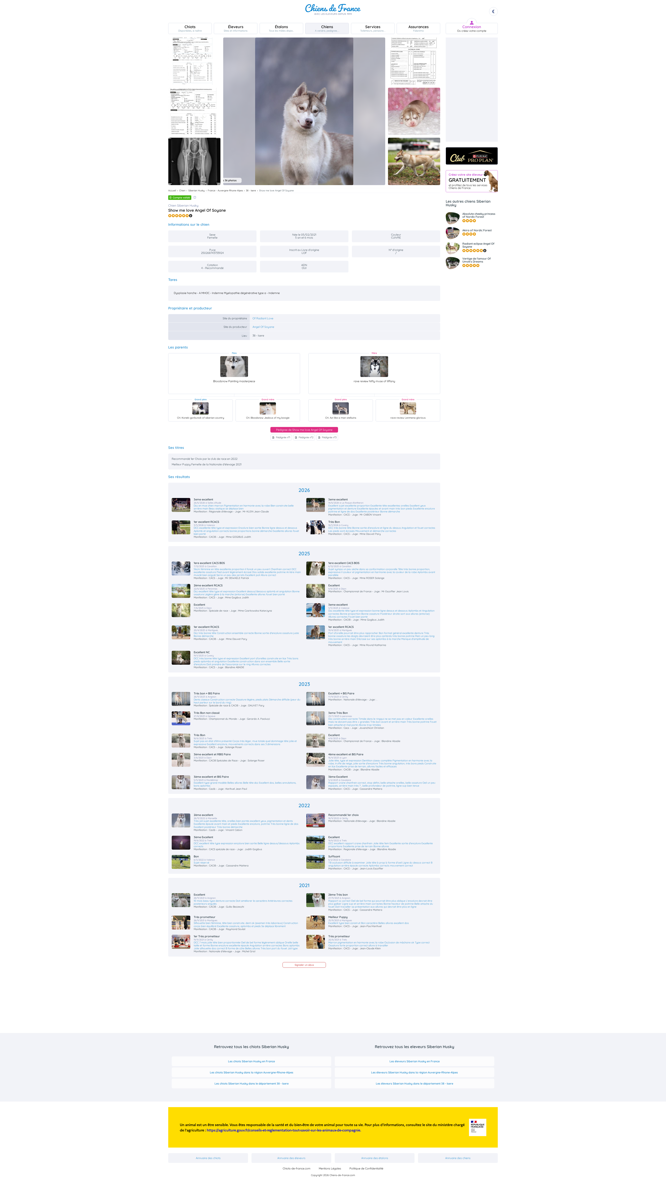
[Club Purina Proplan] (472, 156)
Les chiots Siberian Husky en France (251, 1061)
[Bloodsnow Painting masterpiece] (234, 366)
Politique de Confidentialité (366, 1168)
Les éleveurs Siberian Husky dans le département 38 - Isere (414, 1083)
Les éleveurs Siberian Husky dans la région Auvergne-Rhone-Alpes (414, 1072)
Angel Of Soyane (263, 327)
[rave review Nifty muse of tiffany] (374, 366)
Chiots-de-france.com (296, 1168)
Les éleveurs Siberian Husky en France (415, 1061)
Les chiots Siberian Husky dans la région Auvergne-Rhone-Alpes (251, 1072)
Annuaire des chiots (208, 1158)
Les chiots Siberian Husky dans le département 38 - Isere (252, 1083)
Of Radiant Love (263, 318)
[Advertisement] (472, 90)
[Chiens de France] (333, 11)
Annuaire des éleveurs (291, 1158)
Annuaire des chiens (458, 1158)
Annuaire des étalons (374, 1158)
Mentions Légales (330, 1168)
